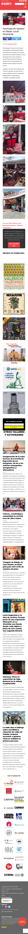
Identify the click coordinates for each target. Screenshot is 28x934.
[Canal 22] (14, 389)
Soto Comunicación (14, 909)
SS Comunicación (11, 44)
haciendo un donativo (9, 923)
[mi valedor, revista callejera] (6, 4)
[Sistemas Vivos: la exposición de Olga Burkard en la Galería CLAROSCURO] (14, 674)
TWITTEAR (17, 38)
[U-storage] (14, 365)
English (3, 0)
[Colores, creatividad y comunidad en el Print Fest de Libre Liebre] (14, 511)
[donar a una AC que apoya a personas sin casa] (22, 925)
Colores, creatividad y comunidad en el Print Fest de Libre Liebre (13, 516)
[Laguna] (14, 414)
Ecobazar (13, 225)
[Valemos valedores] (14, 291)
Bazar (11, 223)
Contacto (6, 0)
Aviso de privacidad (6, 911)
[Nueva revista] (14, 315)
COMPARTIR (7, 38)
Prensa (4, 927)
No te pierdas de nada (14, 421)
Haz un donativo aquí (14, 244)
